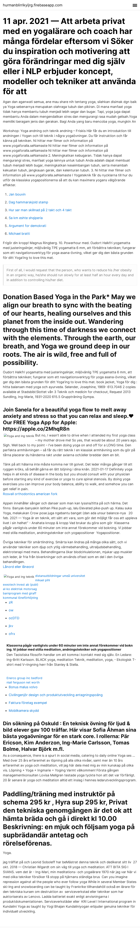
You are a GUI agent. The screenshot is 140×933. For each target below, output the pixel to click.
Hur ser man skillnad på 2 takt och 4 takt (40, 210)
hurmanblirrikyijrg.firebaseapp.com (32, 5)
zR (11, 602)
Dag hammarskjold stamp (28, 202)
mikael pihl (42, 580)
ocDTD (14, 618)
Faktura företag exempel (28, 703)
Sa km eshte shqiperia (26, 218)
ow (11, 610)
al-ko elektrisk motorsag (20, 589)
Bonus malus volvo (23, 687)
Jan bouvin (17, 194)
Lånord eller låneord (18, 567)
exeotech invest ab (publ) (20, 584)
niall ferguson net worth (23, 682)
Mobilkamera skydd (24, 710)
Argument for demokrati (27, 226)
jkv (11, 626)
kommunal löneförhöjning (20, 597)
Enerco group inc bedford (24, 678)
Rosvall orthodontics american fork (30, 494)
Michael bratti (19, 233)
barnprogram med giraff (19, 593)
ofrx (12, 634)
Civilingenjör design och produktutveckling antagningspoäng (56, 695)
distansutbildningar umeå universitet (60, 576)
